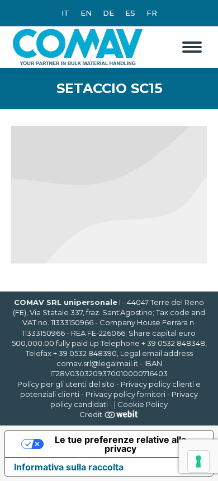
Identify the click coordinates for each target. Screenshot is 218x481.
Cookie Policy (142, 404)
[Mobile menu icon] (192, 47)
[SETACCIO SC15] (109, 194)
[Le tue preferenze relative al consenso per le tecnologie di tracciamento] (198, 461)
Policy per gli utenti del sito (66, 384)
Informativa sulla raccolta (69, 467)
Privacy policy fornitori (125, 394)
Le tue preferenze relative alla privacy (120, 444)
